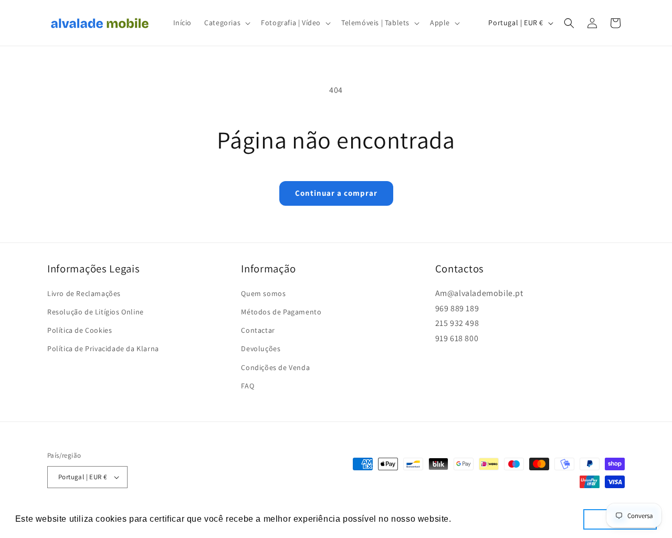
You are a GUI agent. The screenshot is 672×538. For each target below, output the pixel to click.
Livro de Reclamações (84, 293)
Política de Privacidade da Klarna (103, 349)
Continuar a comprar (336, 193)
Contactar (258, 330)
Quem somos (263, 293)
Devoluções (260, 349)
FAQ (247, 386)
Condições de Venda (275, 367)
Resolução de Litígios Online (95, 312)
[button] (226, 23)
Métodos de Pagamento (281, 312)
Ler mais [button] (472, 518)
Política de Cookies (79, 330)
